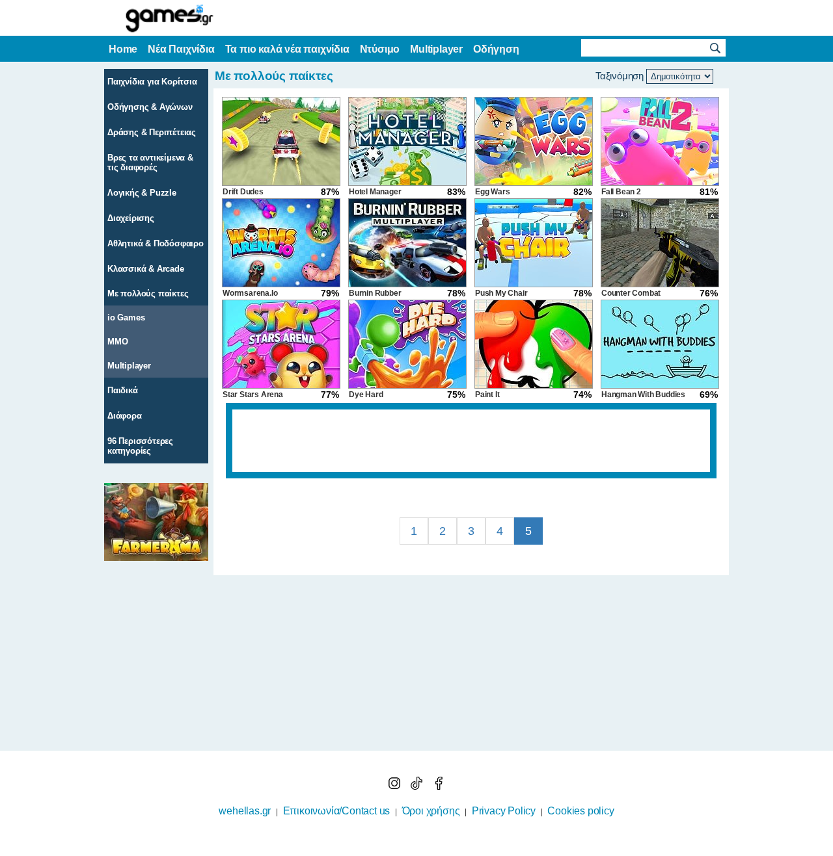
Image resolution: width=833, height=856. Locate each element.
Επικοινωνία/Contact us (336, 810)
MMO (117, 341)
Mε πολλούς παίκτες (147, 293)
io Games (125, 317)
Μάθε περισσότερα (408, 847)
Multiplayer (129, 365)
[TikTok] (418, 786)
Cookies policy (580, 810)
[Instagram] (396, 786)
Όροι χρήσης (431, 810)
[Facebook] (438, 786)
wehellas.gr (245, 810)
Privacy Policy (504, 810)
